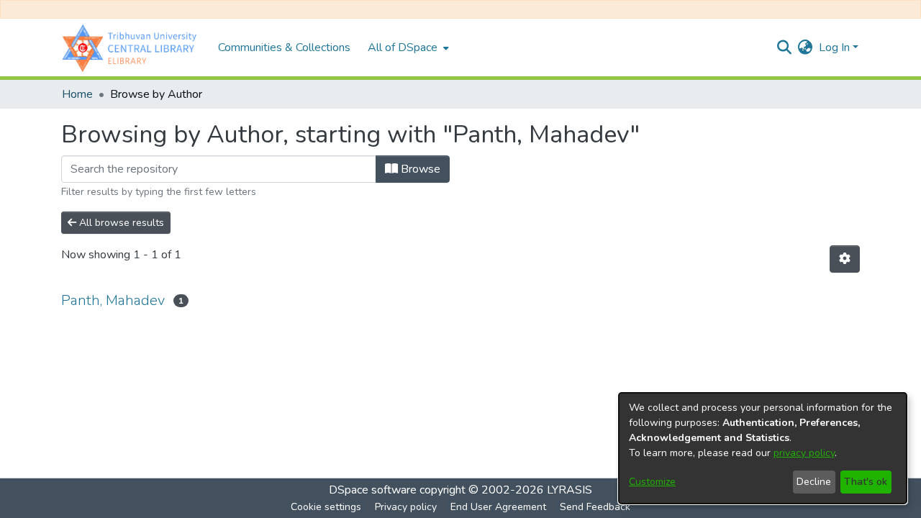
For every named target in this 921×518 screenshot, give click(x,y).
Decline (814, 482)
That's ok (865, 482)
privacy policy (804, 453)
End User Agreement (498, 507)
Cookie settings (326, 507)
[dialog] (763, 448)
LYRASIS (569, 490)
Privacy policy (406, 507)
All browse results (120, 223)
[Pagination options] (845, 259)
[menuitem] (407, 47)
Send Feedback (595, 507)
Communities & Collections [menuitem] (284, 47)
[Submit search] (785, 47)
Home (77, 94)
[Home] (132, 47)
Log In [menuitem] (834, 47)
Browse (419, 169)
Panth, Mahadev (113, 300)
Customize (652, 482)
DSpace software (373, 490)
